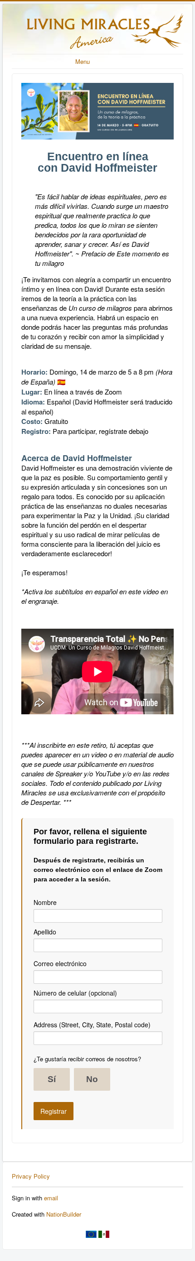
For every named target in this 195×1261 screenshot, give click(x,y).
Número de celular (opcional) (75, 992)
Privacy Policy (31, 1176)
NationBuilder (63, 1214)
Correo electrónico (60, 963)
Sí (52, 1079)
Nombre (45, 902)
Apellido (45, 931)
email (51, 1198)
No (92, 1079)
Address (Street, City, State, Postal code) (92, 1024)
